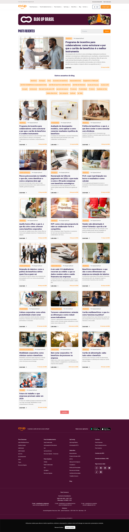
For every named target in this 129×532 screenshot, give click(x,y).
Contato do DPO (99, 453)
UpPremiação (21, 451)
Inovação (24, 89)
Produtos (92, 89)
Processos (73, 89)
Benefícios (69, 38)
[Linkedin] (105, 467)
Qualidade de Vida (102, 89)
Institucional (33, 89)
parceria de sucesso (62, 89)
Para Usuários (48, 459)
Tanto (19, 462)
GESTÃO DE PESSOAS (79, 85)
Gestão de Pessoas (93, 85)
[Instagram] (96, 467)
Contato (97, 439)
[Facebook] (100, 467)
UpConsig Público (74, 442)
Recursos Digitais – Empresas (51, 453)
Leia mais (68, 67)
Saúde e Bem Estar (52, 93)
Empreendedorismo (75, 80)
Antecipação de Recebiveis (50, 445)
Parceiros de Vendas (74, 470)
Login (97, 6)
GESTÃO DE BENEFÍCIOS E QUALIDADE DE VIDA (33, 85)
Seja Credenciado (48, 442)
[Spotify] (100, 472)
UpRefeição (21, 448)
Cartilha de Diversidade (75, 473)
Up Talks (80, 93)
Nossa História (73, 453)
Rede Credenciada (107, 1)
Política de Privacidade (75, 467)
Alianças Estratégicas (75, 461)
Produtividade (83, 89)
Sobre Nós (72, 450)
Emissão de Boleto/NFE (97, 1)
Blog (80, 6)
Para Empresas (22, 439)
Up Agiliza (46, 470)
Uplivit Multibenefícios (23, 442)
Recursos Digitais (22, 465)
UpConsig (72, 439)
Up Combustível (22, 456)
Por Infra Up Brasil (68, 308)
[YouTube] (109, 467)
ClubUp (45, 461)
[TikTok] (96, 472)
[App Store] (106, 429)
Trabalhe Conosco (74, 476)
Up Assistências (48, 451)
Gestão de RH (105, 85)
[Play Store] (95, 429)
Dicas (49, 80)
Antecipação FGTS (74, 445)
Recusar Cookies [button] (59, 527)
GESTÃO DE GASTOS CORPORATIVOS (59, 85)
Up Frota (20, 453)
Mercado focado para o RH (46, 89)
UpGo (19, 459)
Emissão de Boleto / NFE (102, 458)
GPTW (71, 459)
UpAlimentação (22, 445)
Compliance (72, 464)
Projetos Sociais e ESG (75, 456)
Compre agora (105, 6)
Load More (64, 412)
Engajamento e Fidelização (90, 80)
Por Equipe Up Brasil (79, 38)
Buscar (107, 31)
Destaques (42, 80)
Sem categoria (63, 93)
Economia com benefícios (60, 80)
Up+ (45, 448)
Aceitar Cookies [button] (70, 527)
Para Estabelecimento (50, 439)
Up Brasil (72, 93)
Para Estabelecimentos (45, 6)
